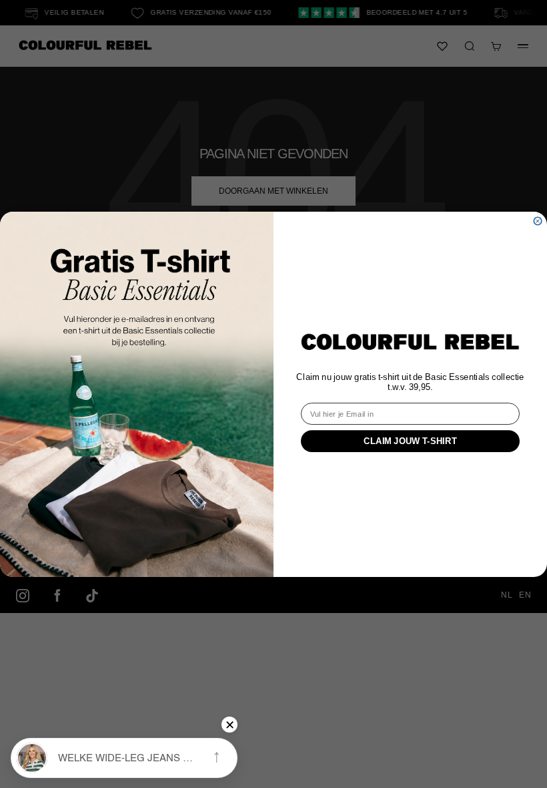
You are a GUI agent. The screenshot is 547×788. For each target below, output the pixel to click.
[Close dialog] (537, 220)
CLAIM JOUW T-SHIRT (410, 440)
